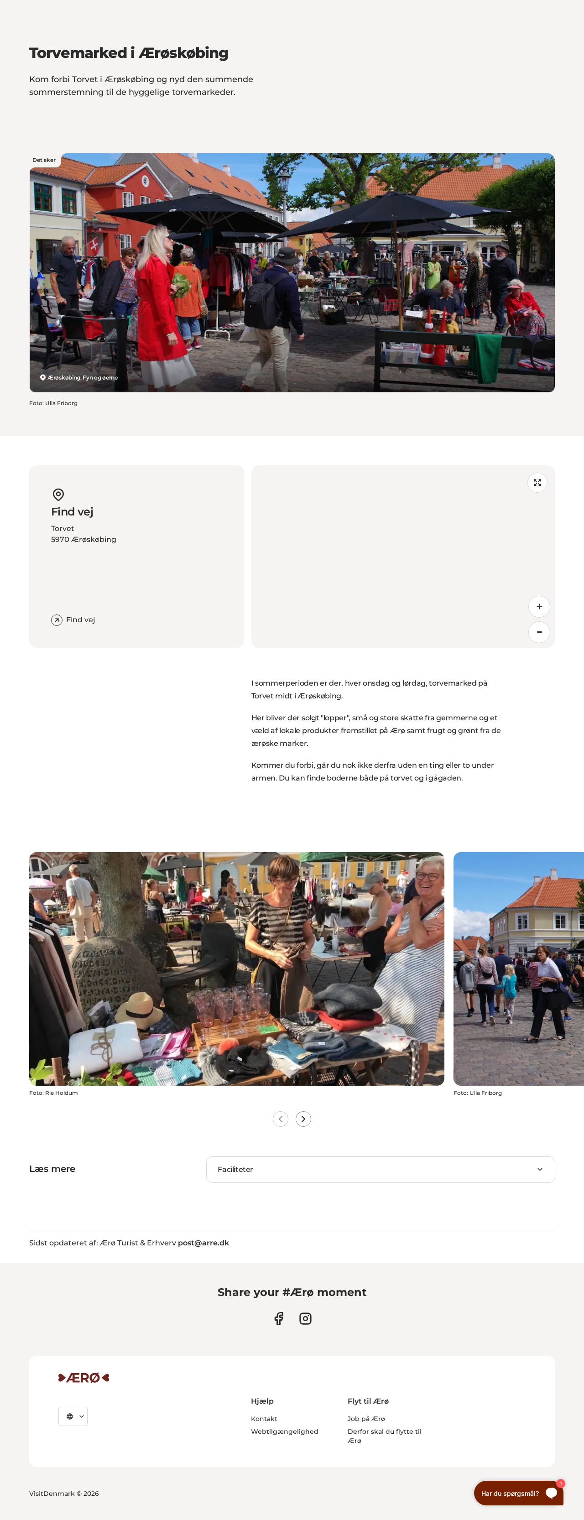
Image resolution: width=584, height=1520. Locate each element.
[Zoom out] (539, 632)
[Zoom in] (539, 607)
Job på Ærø (366, 1419)
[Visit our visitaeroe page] (279, 1319)
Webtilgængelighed (284, 1431)
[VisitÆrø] (83, 1377)
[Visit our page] (305, 1319)
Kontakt (264, 1419)
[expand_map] (537, 483)
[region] (403, 556)
